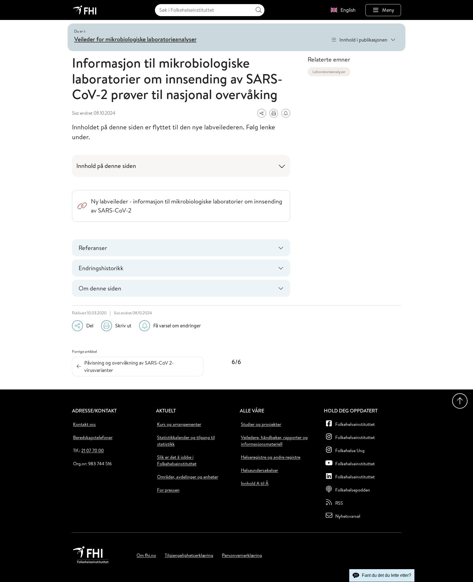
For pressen (168, 490)
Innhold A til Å (255, 483)
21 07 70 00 (92, 450)
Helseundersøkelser (259, 470)
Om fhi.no (146, 555)
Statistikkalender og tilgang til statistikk (186, 440)
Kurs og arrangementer (179, 424)
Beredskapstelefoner (93, 437)
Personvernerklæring (242, 555)
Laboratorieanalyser (329, 71)
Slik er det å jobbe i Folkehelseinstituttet (177, 460)
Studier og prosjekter (261, 424)
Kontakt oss (84, 424)
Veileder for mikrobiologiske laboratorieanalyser (135, 39)
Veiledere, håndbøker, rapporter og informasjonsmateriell (274, 440)
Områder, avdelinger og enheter (187, 477)
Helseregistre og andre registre (270, 457)
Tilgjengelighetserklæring (189, 555)
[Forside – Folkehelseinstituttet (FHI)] (85, 10)
